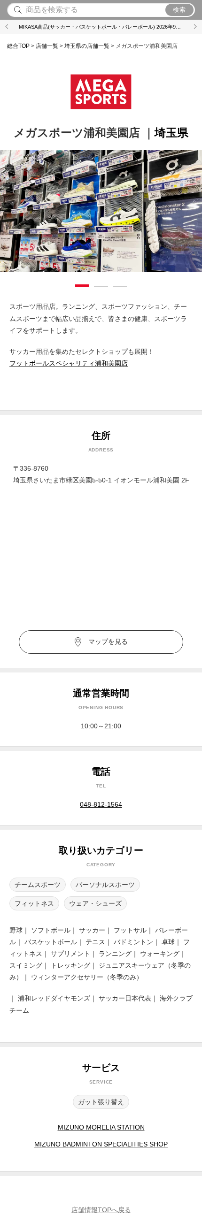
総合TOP (18, 46)
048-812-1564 (101, 804)
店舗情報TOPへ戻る (101, 1210)
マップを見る (108, 641)
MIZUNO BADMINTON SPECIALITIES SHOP (101, 1144)
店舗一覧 (47, 46)
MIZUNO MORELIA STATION (101, 1127)
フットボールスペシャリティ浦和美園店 (68, 363)
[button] (7, 27)
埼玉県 (86, 46)
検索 (179, 9)
